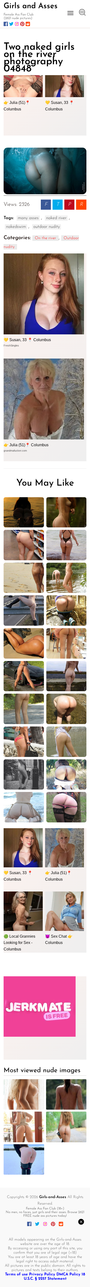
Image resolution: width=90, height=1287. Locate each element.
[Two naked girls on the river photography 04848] (45, 171)
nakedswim (16, 227)
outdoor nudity (46, 227)
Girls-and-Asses (52, 1197)
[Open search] (82, 12)
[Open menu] (70, 13)
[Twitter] (11, 24)
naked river (56, 218)
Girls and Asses (31, 6)
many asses (28, 218)
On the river (45, 238)
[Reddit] (28, 24)
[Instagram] (17, 24)
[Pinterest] (22, 24)
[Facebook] (6, 24)
